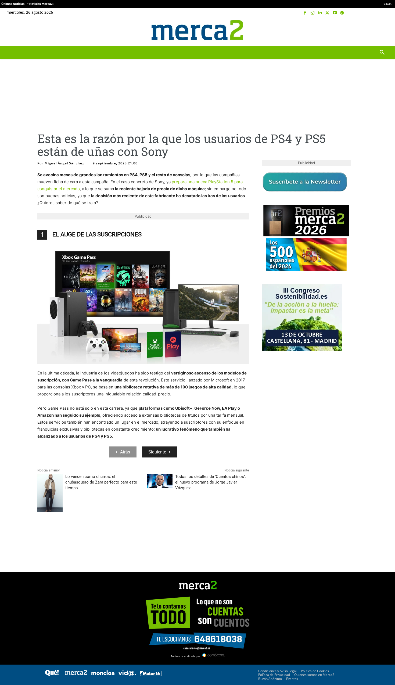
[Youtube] (334, 12)
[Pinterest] (67, 534)
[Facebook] (305, 12)
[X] (327, 12)
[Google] (342, 12)
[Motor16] (150, 674)
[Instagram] (312, 12)
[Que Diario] (52, 674)
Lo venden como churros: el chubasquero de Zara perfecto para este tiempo (101, 482)
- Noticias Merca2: (40, 4)
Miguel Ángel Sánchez (64, 163)
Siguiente (157, 452)
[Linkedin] (320, 12)
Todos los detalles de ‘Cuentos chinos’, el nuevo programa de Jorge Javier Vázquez (210, 482)
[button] (382, 30)
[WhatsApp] (79, 534)
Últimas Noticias (12, 4)
